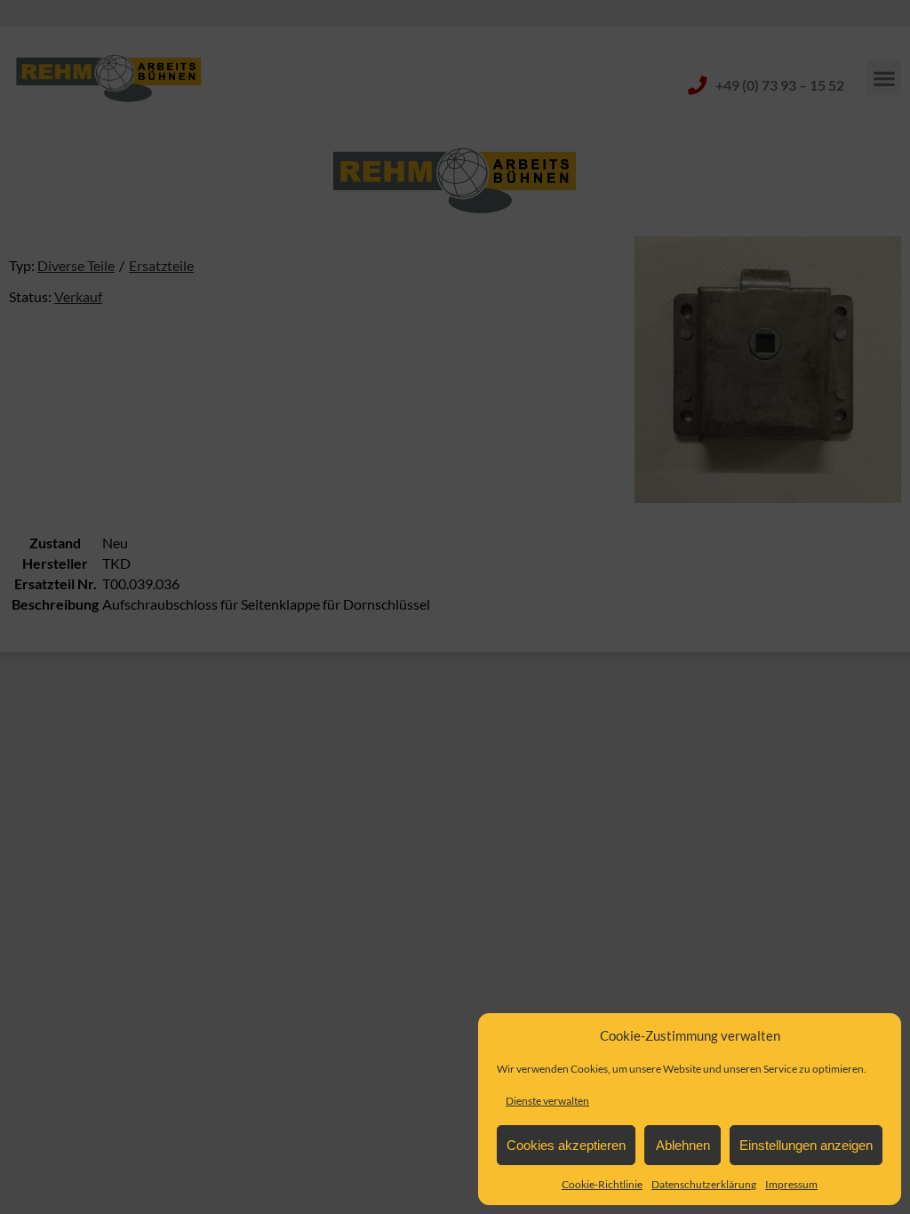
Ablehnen (683, 1145)
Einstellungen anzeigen (806, 1145)
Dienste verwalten (547, 1100)
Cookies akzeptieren (566, 1145)
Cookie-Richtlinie (602, 1184)
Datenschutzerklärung (703, 1184)
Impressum (791, 1184)
